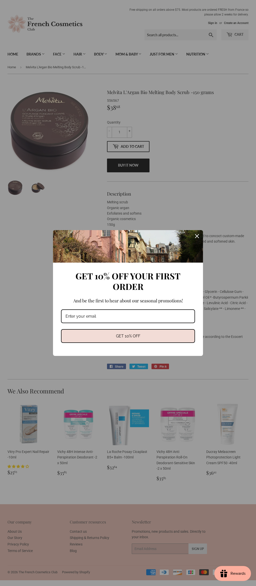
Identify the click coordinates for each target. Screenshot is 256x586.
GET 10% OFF (128, 336)
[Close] (197, 236)
